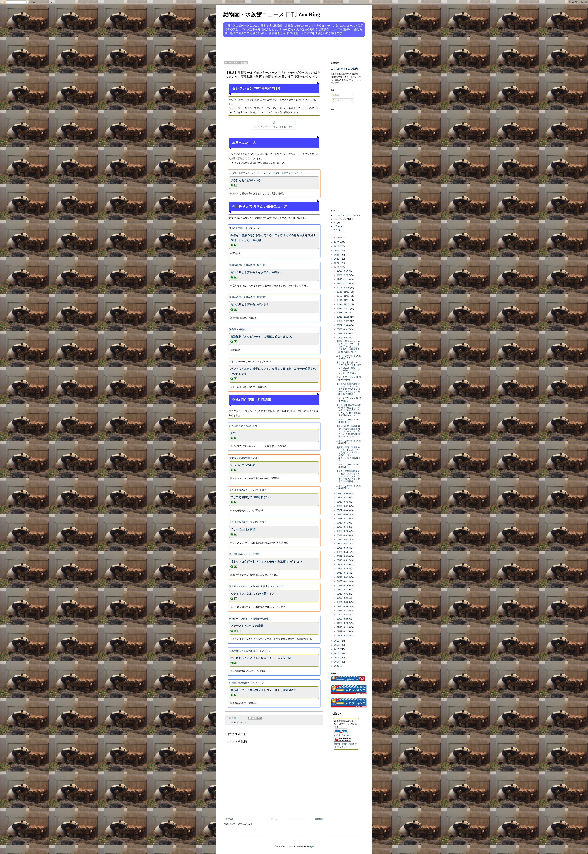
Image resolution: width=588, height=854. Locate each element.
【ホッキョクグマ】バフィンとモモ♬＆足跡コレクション (266, 561)
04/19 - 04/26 (343, 573)
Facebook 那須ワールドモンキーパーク (282, 173)
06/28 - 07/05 (343, 531)
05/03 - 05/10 (343, 564)
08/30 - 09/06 (343, 493)
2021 (337, 263)
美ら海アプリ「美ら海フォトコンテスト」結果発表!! (263, 690)
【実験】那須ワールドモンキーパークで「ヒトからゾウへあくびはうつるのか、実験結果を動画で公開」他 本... (348, 346)
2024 (337, 250)
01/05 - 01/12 (343, 635)
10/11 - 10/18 (343, 317)
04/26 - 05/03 (343, 568)
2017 (337, 649)
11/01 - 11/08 (343, 304)
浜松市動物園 (236, 554)
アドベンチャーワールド (241, 361)
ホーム (274, 819)
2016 (337, 653)
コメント (339, 100)
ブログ (256, 457)
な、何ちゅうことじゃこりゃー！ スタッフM (260, 657)
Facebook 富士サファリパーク (268, 586)
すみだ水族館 (236, 228)
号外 (336, 230)
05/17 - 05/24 (343, 556)
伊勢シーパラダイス (239, 618)
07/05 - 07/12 (343, 527)
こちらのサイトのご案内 (344, 68)
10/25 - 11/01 (343, 308)
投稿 (336, 95)
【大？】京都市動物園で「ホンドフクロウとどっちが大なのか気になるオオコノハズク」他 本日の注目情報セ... (348, 476)
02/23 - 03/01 (343, 606)
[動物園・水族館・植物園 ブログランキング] (342, 741)
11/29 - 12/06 (343, 287)
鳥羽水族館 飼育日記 (254, 265)
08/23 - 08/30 (343, 497)
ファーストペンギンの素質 (247, 625)
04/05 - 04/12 (343, 581)
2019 (337, 641)
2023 (337, 254)
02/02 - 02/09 (343, 619)
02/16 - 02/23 (343, 610)
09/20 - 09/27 (343, 329)
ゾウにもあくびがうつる (245, 180)
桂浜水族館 (235, 650)
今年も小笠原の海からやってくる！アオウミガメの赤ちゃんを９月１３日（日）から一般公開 (273, 238)
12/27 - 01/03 (343, 271)
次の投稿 (229, 819)
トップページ (252, 228)
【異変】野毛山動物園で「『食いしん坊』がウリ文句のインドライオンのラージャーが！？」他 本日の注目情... (348, 454)
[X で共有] (255, 718)
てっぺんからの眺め (242, 465)
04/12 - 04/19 (343, 577)
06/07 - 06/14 (343, 543)
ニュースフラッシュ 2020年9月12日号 (348, 357)
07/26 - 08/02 (343, 514)
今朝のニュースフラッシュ (242, 99)
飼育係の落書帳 (261, 618)
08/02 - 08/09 (343, 510)
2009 (337, 666)
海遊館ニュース (247, 329)
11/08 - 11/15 (343, 300)
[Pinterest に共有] (260, 718)
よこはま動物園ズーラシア (243, 490)
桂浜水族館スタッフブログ (257, 650)
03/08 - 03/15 (343, 598)
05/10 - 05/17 (343, 560)
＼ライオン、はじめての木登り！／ (252, 593)
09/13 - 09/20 (343, 333)
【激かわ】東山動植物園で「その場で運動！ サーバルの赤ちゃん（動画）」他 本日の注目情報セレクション (348, 431)
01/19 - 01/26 (343, 627)
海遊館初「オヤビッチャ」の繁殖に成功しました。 (262, 336)
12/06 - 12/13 (343, 283)
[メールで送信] (249, 718)
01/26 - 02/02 (343, 623)
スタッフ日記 (252, 554)
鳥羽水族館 (235, 265)
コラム (337, 226)
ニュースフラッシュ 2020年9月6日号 (348, 487)
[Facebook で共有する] (258, 718)
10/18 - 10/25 (343, 312)
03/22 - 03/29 (343, 589)
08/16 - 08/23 (343, 502)
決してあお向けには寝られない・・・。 (255, 497)
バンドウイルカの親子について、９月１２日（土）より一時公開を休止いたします (273, 371)
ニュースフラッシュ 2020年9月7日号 (348, 465)
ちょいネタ (251, 425)
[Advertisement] (282, 49)
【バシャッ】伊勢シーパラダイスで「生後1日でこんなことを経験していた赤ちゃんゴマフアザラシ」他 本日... (348, 367)
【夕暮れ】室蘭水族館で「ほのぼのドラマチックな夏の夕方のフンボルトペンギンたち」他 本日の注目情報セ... (348, 389)
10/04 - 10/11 (343, 321)
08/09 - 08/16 (343, 506)
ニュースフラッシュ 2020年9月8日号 (348, 442)
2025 (337, 246)
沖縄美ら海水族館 (238, 682)
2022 (337, 259)
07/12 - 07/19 (343, 523)
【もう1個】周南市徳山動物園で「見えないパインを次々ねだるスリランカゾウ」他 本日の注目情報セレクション (348, 410)
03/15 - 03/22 (343, 594)
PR (335, 222)
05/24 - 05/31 (343, 552)
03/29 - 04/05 (343, 585)
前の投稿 (319, 819)
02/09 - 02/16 (343, 614)
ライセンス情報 (286, 127)
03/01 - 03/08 (343, 602)
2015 (337, 657)
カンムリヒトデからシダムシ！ (249, 304)
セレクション (240, 722)
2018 (337, 645)
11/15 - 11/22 (343, 296)
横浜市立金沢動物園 (239, 457)
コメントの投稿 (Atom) (241, 824)
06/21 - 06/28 (343, 535)
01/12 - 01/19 (343, 631)
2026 (337, 242)
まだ (233, 432)
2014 (337, 662)
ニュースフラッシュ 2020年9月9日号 (348, 420)
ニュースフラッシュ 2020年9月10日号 (348, 399)
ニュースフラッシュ (343, 215)
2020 (337, 267)
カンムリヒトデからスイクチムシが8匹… (256, 272)
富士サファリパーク (239, 586)
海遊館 (232, 329)
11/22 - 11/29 (343, 292)
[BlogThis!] (252, 718)
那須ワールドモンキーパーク (244, 173)
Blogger (310, 846)
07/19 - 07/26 (343, 518)
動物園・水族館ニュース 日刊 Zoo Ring (271, 14)
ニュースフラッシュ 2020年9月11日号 (348, 378)
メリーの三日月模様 (242, 529)
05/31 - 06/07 (343, 548)
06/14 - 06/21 (343, 539)
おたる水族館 (236, 425)
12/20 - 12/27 (343, 275)
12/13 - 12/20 (343, 279)
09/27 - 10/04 (343, 325)
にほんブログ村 (341, 735)
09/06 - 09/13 (343, 337)
